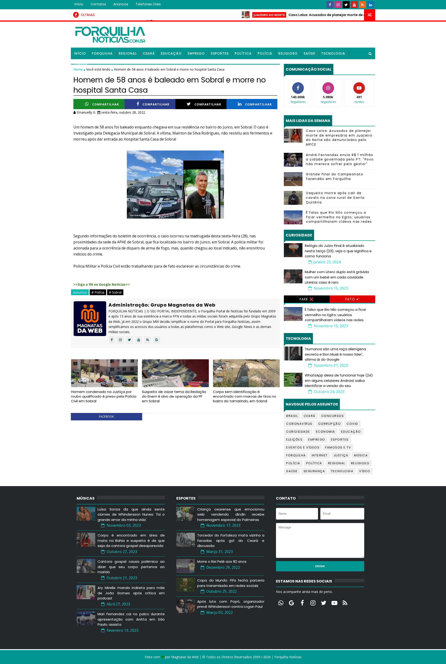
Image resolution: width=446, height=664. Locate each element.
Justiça (341, 455)
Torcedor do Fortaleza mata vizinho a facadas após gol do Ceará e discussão (230, 540)
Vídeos (80, 65)
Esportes (220, 53)
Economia (325, 431)
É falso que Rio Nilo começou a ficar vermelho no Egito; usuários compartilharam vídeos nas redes (339, 217)
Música (361, 455)
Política (243, 53)
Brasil (292, 416)
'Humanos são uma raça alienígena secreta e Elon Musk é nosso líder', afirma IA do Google (335, 354)
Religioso (288, 53)
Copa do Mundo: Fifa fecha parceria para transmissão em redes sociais (230, 583)
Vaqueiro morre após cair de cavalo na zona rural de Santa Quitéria (335, 197)
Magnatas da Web (185, 657)
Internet (320, 455)
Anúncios (120, 4)
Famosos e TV (338, 447)
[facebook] (329, 4)
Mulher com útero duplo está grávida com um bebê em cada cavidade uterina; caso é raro (337, 277)
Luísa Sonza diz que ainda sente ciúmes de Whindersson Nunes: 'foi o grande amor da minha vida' (131, 514)
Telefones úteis (148, 4)
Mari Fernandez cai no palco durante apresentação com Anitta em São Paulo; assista (131, 619)
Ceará (149, 53)
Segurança (314, 471)
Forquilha (102, 53)
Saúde (309, 53)
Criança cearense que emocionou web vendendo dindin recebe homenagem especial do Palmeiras (230, 514)
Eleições (294, 439)
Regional (128, 53)
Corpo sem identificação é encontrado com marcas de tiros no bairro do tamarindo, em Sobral (244, 396)
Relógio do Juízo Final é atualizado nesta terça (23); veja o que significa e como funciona (338, 250)
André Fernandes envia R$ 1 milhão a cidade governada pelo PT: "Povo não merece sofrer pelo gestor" (340, 159)
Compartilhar (105, 104)
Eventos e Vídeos (302, 447)
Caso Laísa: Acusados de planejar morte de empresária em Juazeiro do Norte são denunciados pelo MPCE (339, 137)
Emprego (196, 53)
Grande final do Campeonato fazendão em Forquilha (334, 176)
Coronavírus (299, 424)
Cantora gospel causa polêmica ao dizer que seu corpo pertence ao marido (131, 566)
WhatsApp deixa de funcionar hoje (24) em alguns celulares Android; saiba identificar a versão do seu (339, 380)
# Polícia (98, 292)
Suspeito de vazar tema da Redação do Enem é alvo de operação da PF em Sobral (174, 396)
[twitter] (346, 4)
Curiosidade (298, 431)
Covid (352, 424)
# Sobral (115, 292)
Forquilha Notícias (288, 657)
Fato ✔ (352, 299)
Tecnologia (333, 53)
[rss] (362, 4)
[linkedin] (370, 4)
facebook (106, 416)
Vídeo (364, 471)
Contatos (98, 4)
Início (79, 4)
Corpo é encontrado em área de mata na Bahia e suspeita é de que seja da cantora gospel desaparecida (131, 540)
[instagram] (337, 4)
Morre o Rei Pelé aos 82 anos (221, 561)
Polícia (265, 53)
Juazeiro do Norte (252, 15)
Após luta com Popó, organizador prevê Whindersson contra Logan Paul (230, 604)
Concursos (332, 416)
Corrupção (329, 424)
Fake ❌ (307, 299)
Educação (171, 53)
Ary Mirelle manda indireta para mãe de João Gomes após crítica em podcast (131, 593)
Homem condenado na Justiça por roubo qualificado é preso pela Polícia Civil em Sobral (103, 396)
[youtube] (354, 4)
